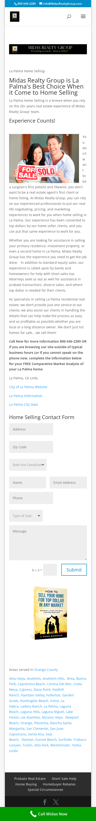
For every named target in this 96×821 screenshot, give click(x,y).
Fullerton (53, 695)
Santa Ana (36, 734)
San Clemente (37, 728)
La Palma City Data (23, 404)
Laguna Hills (30, 711)
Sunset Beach (46, 739)
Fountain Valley (33, 695)
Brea (70, 678)
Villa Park (41, 745)
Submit (74, 570)
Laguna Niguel (52, 711)
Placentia (41, 723)
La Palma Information (25, 396)
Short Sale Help (64, 778)
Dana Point (42, 689)
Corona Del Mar (59, 684)
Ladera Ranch (31, 706)
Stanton (27, 739)
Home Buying (26, 784)
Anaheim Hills (53, 678)
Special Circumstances (45, 789)
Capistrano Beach (31, 684)
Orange (26, 723)
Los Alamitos (30, 717)
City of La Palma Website (28, 387)
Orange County (46, 669)
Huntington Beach (34, 700)
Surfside (65, 739)
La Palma (51, 706)
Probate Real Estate (30, 778)
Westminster (60, 745)
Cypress (25, 689)
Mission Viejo (52, 717)
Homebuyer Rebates (59, 784)
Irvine (54, 700)
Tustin (27, 745)
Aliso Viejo (17, 678)
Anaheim (34, 678)
